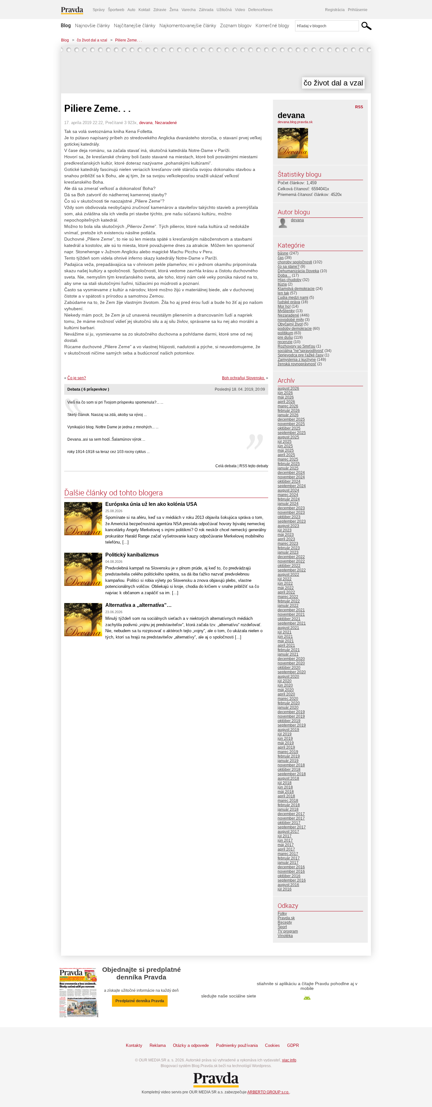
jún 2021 (285, 636)
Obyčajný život (290, 324)
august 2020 (288, 676)
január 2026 (288, 415)
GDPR (293, 1045)
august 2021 (288, 628)
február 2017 (289, 858)
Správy (99, 10)
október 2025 (289, 428)
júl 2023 (285, 530)
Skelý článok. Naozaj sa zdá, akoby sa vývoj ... (107, 414)
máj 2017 (286, 845)
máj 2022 (286, 588)
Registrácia (335, 10)
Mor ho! (284, 306)
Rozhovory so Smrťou (296, 346)
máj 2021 (286, 641)
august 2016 (288, 885)
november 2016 (291, 871)
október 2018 (289, 769)
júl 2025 (285, 441)
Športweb (116, 10)
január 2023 (288, 552)
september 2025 (292, 433)
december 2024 (291, 472)
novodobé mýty (291, 320)
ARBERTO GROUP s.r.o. (268, 1092)
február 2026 (289, 410)
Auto (131, 10)
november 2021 (291, 614)
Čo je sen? (76, 378)
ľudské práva (289, 302)
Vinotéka (285, 936)
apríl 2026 (286, 401)
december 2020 (291, 659)
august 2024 (288, 490)
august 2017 (288, 831)
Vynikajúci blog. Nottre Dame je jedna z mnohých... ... (112, 427)
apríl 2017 (286, 849)
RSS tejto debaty (253, 466)
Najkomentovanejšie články (187, 25)
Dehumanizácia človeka (298, 271)
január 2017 (288, 862)
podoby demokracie (295, 328)
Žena (174, 10)
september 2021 (292, 623)
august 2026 (288, 388)
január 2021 (288, 654)
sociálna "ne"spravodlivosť (301, 351)
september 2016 (292, 880)
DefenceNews (260, 10)
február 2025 (289, 464)
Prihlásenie (357, 10)
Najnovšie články (92, 25)
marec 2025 (288, 459)
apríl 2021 (286, 645)
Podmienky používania (237, 1045)
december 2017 (291, 814)
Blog (66, 25)
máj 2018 (286, 791)
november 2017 (291, 818)
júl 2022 (285, 579)
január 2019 (288, 760)
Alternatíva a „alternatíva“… (138, 605)
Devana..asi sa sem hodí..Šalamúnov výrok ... (106, 439)
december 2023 (291, 508)
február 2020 (289, 703)
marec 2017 (288, 854)
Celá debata (226, 466)
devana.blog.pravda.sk (295, 122)
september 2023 (292, 521)
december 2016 (291, 867)
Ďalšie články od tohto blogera (113, 492)
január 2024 (288, 503)
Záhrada (206, 10)
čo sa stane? (288, 266)
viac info (289, 1060)
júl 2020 (285, 681)
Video (240, 10)
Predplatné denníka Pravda (139, 1001)
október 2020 (289, 667)
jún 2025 (285, 446)
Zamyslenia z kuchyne (297, 359)
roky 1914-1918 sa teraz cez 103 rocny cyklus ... (108, 452)
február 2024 (289, 499)
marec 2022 (288, 596)
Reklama (158, 1045)
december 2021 (291, 610)
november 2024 (291, 477)
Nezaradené (166, 122)
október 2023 (289, 517)
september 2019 (292, 725)
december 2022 (291, 557)
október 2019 (289, 721)
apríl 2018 (286, 796)
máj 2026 (286, 397)
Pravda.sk (286, 918)
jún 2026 (285, 393)
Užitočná (224, 10)
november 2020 (291, 663)
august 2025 (288, 437)
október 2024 (289, 481)
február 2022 (289, 601)
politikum (285, 333)
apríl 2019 (286, 747)
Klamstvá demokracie (296, 288)
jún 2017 (285, 840)
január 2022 (288, 605)
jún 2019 (285, 738)
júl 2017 (285, 836)
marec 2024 (288, 495)
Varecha (189, 10)
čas (281, 257)
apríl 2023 (286, 539)
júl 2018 (285, 783)
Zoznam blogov (235, 25)
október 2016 (289, 876)
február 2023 (289, 548)
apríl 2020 (286, 694)
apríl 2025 (286, 455)
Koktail (144, 10)
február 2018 (289, 805)
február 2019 (289, 756)
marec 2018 (288, 800)
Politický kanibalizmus (132, 554)
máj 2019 (286, 743)
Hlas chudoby (289, 280)
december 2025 (291, 419)
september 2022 (292, 570)
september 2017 (292, 827)
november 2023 (291, 512)
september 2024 (292, 486)
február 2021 (289, 650)
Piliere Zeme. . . (128, 40)
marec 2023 (288, 543)
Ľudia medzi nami (293, 297)
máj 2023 (286, 534)
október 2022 (289, 565)
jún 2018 (285, 787)
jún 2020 (285, 685)
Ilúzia (282, 284)
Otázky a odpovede (191, 1045)
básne (283, 253)
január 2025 (288, 468)
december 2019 (291, 712)
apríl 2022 (286, 592)
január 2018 (288, 809)
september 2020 (292, 672)
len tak (283, 293)
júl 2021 (285, 632)
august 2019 (288, 729)
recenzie (285, 342)
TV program (288, 931)
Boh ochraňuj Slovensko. (243, 378)
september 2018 (292, 774)
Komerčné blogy (272, 25)
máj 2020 (286, 690)
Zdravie (159, 10)
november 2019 (291, 716)
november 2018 (291, 765)
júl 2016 (285, 889)
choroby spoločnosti (295, 262)
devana (145, 122)
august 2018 (288, 778)
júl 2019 (285, 734)
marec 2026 (288, 406)
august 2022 (288, 574)
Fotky (282, 913)
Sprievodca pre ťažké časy (301, 355)
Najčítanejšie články (134, 25)
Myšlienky (286, 311)
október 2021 (289, 619)
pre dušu (285, 337)
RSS (359, 107)
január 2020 (288, 707)
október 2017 (289, 823)
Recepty (285, 922)
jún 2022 (285, 583)
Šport (282, 927)
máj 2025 (286, 450)
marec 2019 (288, 752)
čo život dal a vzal (92, 40)
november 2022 (291, 561)
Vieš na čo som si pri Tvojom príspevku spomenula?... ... (115, 402)
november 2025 (291, 424)
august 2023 (288, 526)
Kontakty (134, 1045)
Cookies (272, 1045)
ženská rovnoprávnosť (297, 364)
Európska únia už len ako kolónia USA (151, 504)
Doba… (284, 275)
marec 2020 (288, 698)
